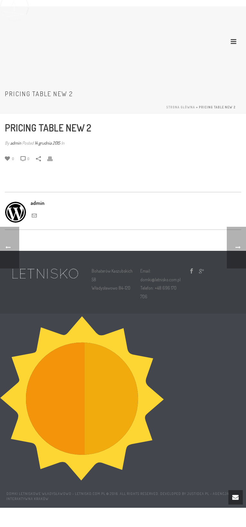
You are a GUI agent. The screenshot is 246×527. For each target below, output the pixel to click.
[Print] (53, 158)
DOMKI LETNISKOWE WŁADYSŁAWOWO (38, 493)
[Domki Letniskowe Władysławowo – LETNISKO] (82, 398)
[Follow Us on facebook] (191, 271)
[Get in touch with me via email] (34, 215)
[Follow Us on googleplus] (201, 271)
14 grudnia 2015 (47, 143)
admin (15, 143)
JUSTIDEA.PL (198, 493)
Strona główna (180, 107)
